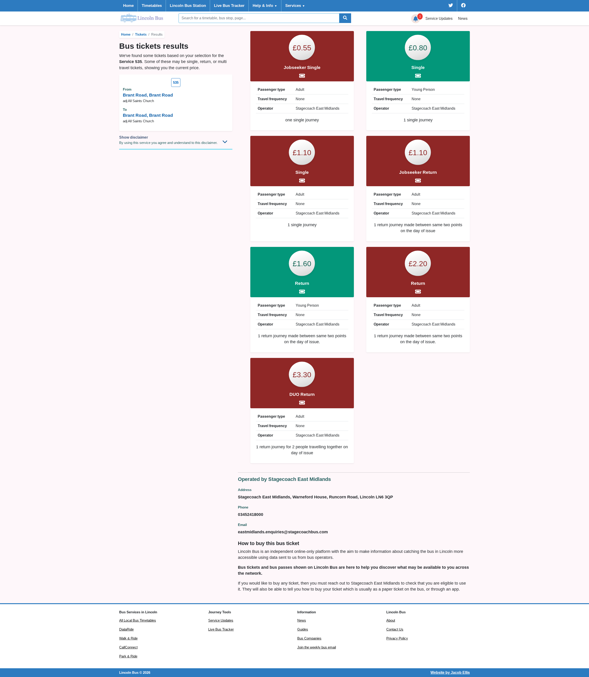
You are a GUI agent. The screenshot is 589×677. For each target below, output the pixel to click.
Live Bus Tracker (229, 5)
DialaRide (126, 629)
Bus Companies (309, 638)
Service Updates (220, 620)
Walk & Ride (128, 638)
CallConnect (128, 647)
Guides (302, 629)
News (463, 18)
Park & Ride (128, 656)
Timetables (152, 5)
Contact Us (394, 629)
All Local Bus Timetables (137, 620)
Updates (439, 18)
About (390, 620)
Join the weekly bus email (316, 647)
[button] (415, 18)
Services (295, 5)
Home (128, 5)
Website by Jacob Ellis (450, 672)
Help (265, 5)
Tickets (141, 34)
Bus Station (188, 5)
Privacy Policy (397, 638)
